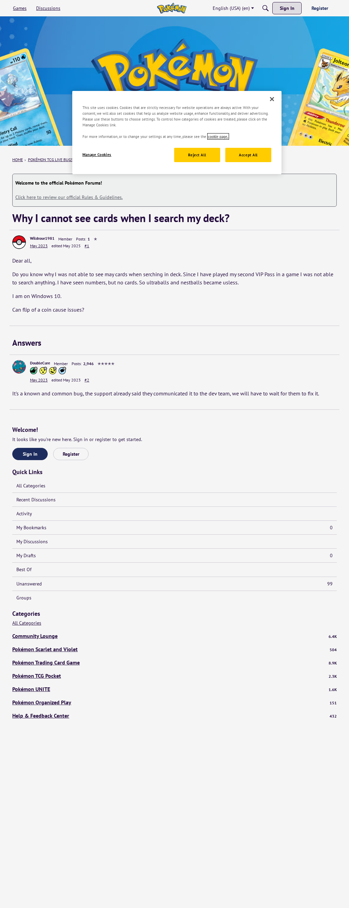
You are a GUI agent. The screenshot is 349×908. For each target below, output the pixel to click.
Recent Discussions (36, 500)
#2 (87, 379)
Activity (24, 514)
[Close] (271, 99)
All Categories (30, 486)
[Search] (265, 8)
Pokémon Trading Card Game (174, 662)
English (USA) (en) (231, 8)
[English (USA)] (171, 8)
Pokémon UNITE (174, 689)
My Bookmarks (174, 528)
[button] (19, 242)
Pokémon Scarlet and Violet (174, 649)
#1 (87, 245)
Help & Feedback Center (174, 715)
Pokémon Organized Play (174, 702)
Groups (23, 598)
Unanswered (174, 584)
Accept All (248, 154)
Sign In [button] (30, 454)
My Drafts (174, 555)
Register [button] (71, 454)
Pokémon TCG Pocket (174, 675)
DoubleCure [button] (40, 362)
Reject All (197, 154)
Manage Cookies (96, 154)
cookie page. (218, 136)
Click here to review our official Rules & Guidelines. (69, 197)
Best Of (23, 569)
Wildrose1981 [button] (42, 238)
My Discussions (32, 541)
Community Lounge (174, 635)
